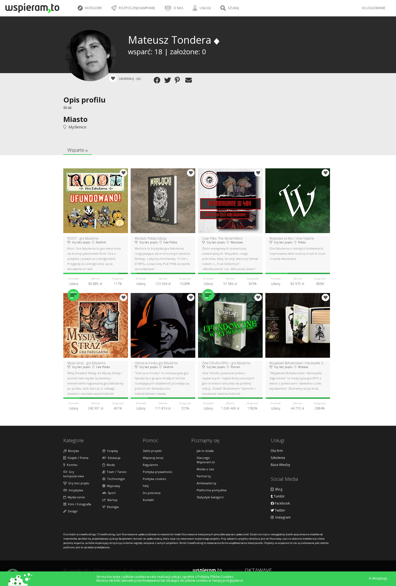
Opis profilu (84, 100)
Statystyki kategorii (210, 497)
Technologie (115, 479)
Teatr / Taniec (116, 472)
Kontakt (148, 500)
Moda (110, 465)
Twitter (279, 510)
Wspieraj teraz (153, 458)
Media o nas (205, 469)
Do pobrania (152, 493)
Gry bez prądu (78, 483)
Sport (111, 493)
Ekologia (112, 507)
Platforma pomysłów (212, 490)
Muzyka (72, 451)
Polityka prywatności (157, 472)
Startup (111, 500)
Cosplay (111, 451)
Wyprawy (112, 486)
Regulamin (150, 465)
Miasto (75, 119)
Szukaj (233, 8)
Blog (278, 489)
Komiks (71, 465)
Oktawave (258, 570)
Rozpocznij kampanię (136, 8)
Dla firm (277, 451)
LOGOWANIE (375, 8)
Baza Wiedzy (280, 465)
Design (72, 511)
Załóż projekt (152, 451)
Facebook (282, 503)
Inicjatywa (75, 490)
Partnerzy (204, 476)
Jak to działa (205, 451)
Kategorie (93, 8)
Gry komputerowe (73, 474)
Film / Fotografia (78, 504)
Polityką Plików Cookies (215, 576)
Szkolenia (278, 458)
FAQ (146, 486)
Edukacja (113, 458)
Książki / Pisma (77, 458)
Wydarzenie (75, 497)
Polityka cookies (154, 479)
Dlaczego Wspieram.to (206, 460)
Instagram (282, 517)
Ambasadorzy (206, 483)
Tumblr (279, 496)
